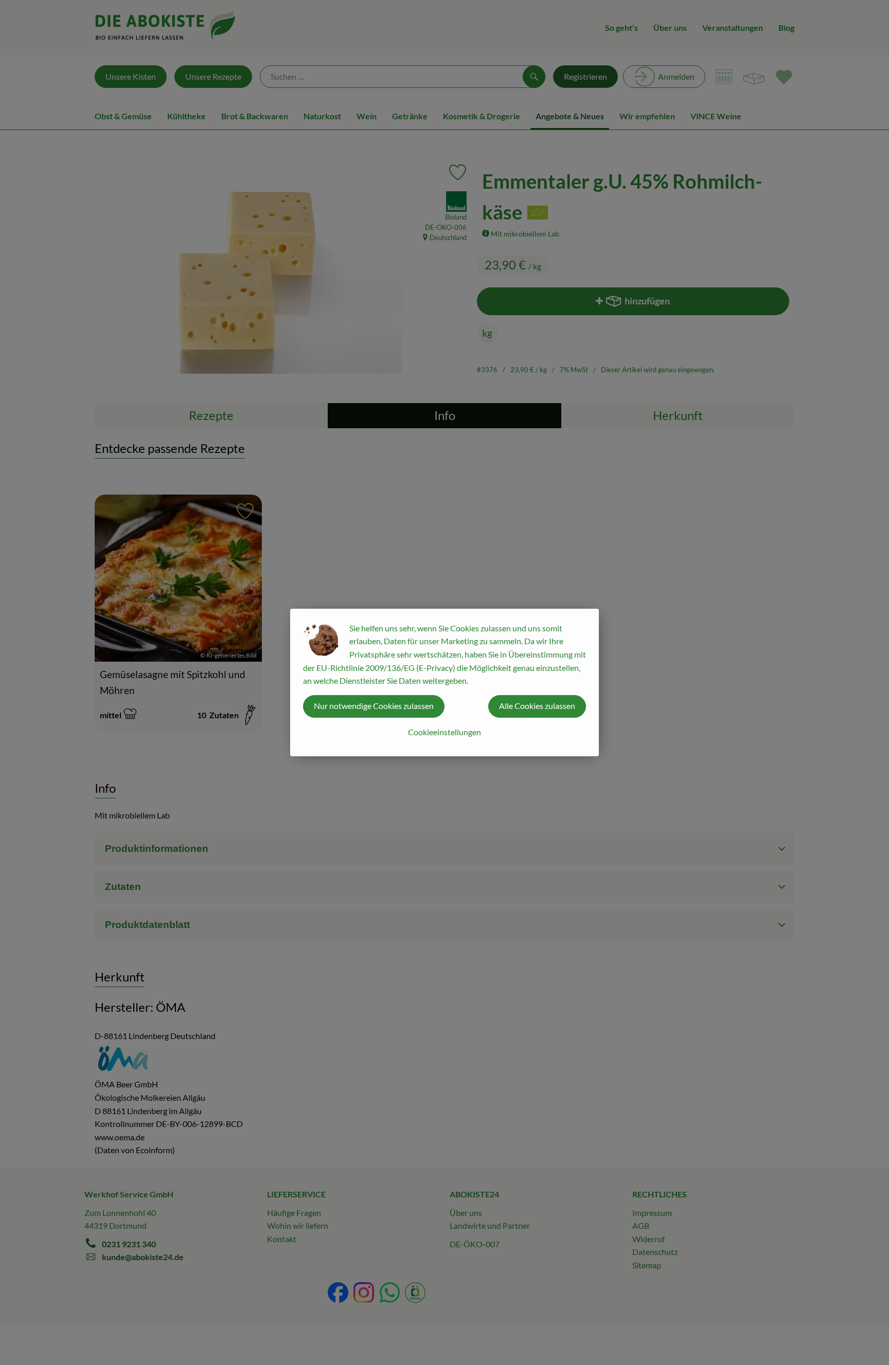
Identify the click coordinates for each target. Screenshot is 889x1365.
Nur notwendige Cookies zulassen (374, 706)
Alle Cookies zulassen (537, 706)
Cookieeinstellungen (444, 732)
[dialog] (444, 682)
